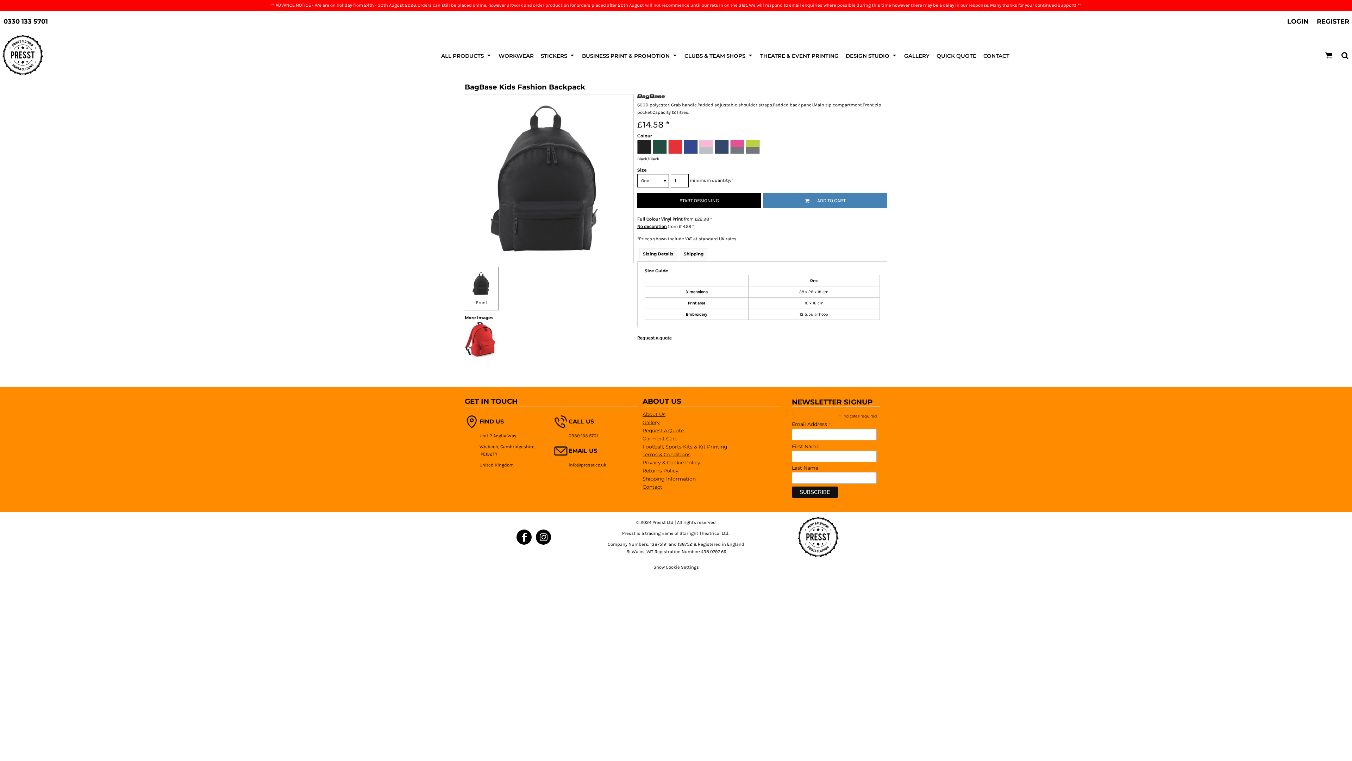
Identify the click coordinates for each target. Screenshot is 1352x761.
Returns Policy (660, 471)
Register (1333, 21)
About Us (654, 414)
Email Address (811, 424)
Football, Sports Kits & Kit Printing (685, 447)
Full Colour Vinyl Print (660, 219)
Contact (652, 487)
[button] (466, 55)
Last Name (805, 468)
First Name (805, 446)
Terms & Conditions (666, 454)
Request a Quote (663, 430)
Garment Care (660, 438)
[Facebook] (524, 537)
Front (481, 302)
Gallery (651, 422)
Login (1298, 21)
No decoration (652, 226)
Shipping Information (669, 479)
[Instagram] (543, 537)
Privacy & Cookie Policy (671, 462)
